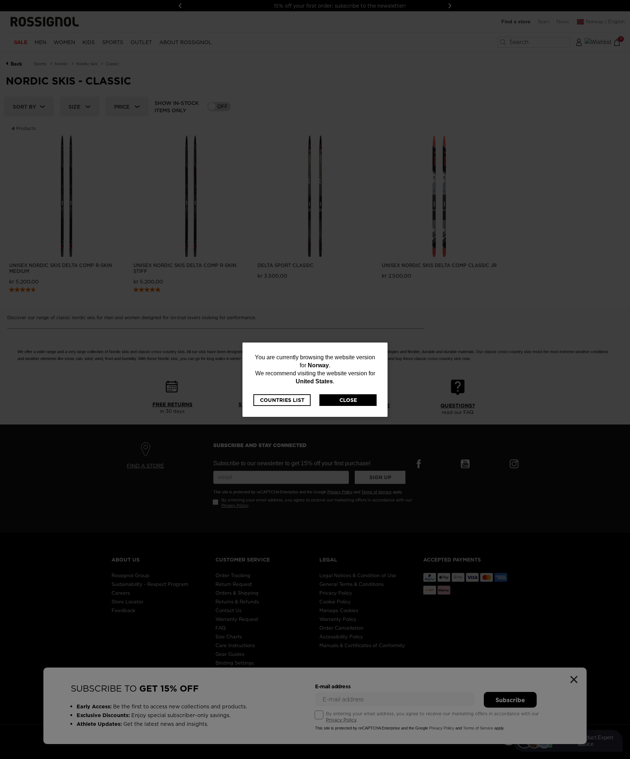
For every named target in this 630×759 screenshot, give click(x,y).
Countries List (282, 400)
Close (348, 400)
